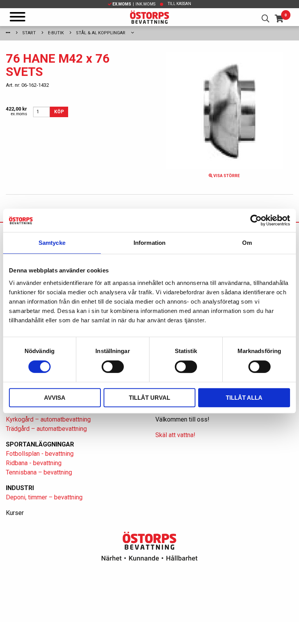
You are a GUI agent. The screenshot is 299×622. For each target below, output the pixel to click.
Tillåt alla (244, 397)
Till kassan (179, 4)
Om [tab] (247, 242)
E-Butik (56, 32)
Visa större (226, 176)
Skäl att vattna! (175, 435)
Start (29, 32)
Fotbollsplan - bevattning (40, 453)
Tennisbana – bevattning (39, 472)
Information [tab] (149, 242)
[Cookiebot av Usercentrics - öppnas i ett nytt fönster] (256, 220)
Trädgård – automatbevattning (46, 428)
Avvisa (54, 397)
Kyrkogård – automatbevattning (48, 419)
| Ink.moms (134, 4)
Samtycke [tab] (52, 242)
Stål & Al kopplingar (100, 32)
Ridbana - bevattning (34, 463)
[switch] (113, 366)
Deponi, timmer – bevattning (44, 497)
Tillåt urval (149, 397)
